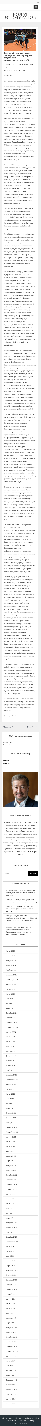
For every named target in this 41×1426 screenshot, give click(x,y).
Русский (6, 745)
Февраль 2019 (11, 1328)
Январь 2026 (11, 965)
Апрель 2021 (11, 1213)
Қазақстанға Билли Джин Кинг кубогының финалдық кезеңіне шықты (19, 908)
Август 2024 (11, 1032)
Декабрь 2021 (11, 1175)
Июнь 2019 (10, 1309)
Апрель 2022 (11, 1156)
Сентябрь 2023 (12, 1080)
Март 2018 (10, 1375)
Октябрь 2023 (11, 1075)
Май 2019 (9, 1313)
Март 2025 (10, 1008)
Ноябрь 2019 (11, 1285)
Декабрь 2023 (11, 1065)
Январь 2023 (11, 1113)
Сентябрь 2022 (12, 1132)
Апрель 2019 (11, 1318)
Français (6, 763)
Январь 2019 (11, 1332)
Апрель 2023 (11, 1104)
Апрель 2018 (11, 1370)
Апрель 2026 (11, 956)
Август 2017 (10, 1399)
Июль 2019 (10, 1304)
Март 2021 (10, 1218)
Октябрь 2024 (11, 1023)
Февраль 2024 (12, 1056)
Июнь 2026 (10, 951)
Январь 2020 (11, 1275)
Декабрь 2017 (11, 1389)
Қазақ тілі (7, 742)
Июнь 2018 (10, 1361)
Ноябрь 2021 (11, 1180)
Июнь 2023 (10, 1094)
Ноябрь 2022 (11, 1123)
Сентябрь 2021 (12, 1189)
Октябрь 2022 (11, 1127)
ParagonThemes (20, 1423)
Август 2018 (10, 1356)
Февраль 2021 (11, 1223)
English (6, 760)
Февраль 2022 (11, 1166)
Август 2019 (11, 1299)
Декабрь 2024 (11, 1013)
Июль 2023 (10, 1089)
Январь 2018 (11, 1385)
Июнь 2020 (10, 1251)
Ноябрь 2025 (11, 970)
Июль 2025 (10, 989)
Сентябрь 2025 (12, 980)
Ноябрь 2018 (11, 1342)
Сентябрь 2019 (12, 1294)
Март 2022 (10, 1161)
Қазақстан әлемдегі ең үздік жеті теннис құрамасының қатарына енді (21, 901)
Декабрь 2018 (11, 1337)
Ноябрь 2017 (11, 1394)
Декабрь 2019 (11, 1280)
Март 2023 (10, 1108)
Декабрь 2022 (11, 1118)
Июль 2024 (10, 1037)
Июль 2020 (10, 1247)
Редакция (24, 64)
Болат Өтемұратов (20, 16)
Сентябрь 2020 (12, 1242)
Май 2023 (10, 1099)
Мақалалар (8, 67)
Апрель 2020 (11, 1261)
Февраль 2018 (11, 1380)
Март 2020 (10, 1266)
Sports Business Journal (20, 716)
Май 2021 (9, 1208)
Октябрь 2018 (11, 1347)
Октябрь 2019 (11, 1289)
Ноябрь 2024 (11, 1018)
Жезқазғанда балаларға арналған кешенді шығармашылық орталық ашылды (20, 892)
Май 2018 (9, 1366)
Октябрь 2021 (11, 1185)
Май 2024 (10, 1046)
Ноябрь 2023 (11, 1070)
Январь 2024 (11, 1061)
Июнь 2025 (10, 994)
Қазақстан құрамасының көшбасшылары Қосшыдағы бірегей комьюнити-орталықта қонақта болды (21, 919)
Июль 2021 (10, 1199)
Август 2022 (11, 1137)
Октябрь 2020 (11, 1237)
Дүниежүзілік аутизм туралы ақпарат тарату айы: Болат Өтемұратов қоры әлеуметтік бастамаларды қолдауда (18, 930)
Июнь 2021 (10, 1204)
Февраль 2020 (12, 1270)
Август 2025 (11, 984)
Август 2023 (11, 1084)
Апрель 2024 (11, 1051)
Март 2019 (10, 1323)
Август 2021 (10, 1194)
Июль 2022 (10, 1142)
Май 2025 (10, 999)
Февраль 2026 (12, 961)
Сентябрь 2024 (12, 1027)
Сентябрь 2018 (12, 1351)
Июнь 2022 (10, 1146)
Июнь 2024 (10, 1042)
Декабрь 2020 (11, 1227)
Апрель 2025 (11, 1003)
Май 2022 (10, 1151)
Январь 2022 (11, 1170)
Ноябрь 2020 (11, 1232)
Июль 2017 (10, 1404)
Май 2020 (10, 1256)
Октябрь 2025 (11, 975)
